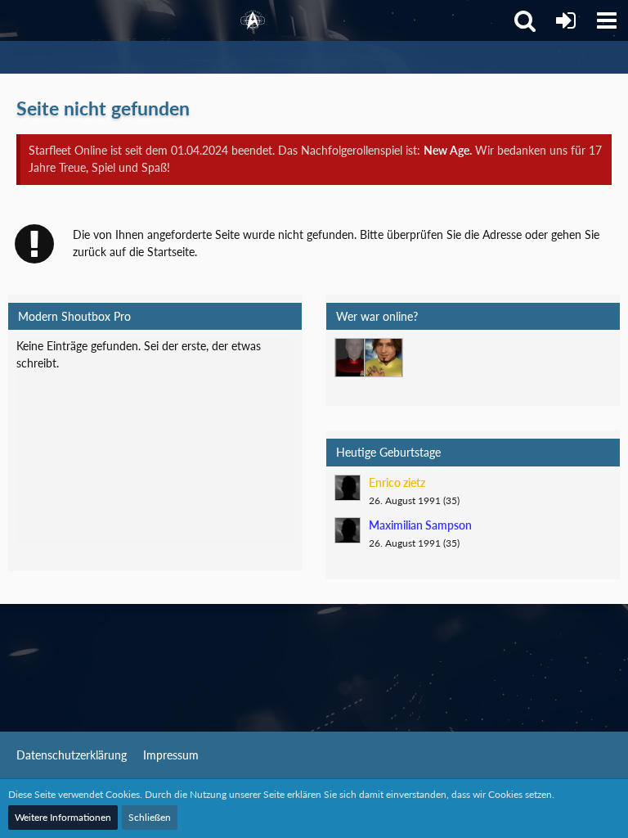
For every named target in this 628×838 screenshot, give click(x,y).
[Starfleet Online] (252, 20)
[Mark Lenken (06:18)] (383, 357)
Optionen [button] (258, 358)
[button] (606, 20)
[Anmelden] (566, 20)
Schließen (149, 817)
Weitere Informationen (63, 817)
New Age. (448, 150)
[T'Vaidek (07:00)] (354, 357)
